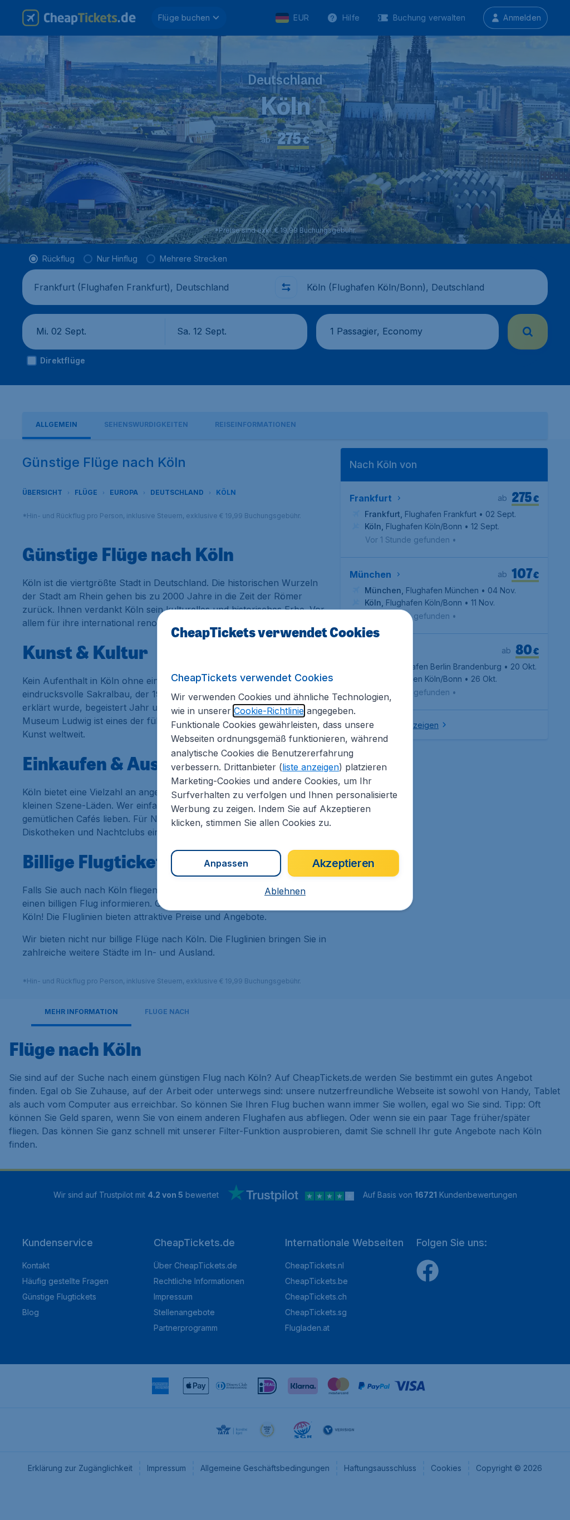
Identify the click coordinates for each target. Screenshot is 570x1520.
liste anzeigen (310, 767)
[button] (285, 891)
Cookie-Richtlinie (269, 710)
